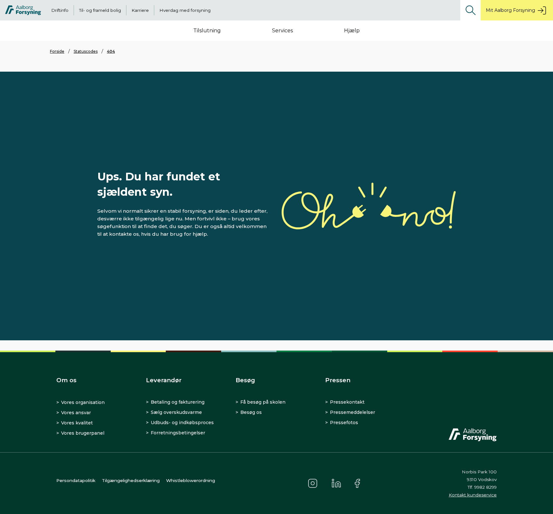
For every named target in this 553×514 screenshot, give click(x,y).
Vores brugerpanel (82, 433)
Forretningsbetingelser (178, 433)
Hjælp (352, 31)
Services (282, 31)
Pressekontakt (347, 402)
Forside (57, 51)
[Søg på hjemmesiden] (470, 10)
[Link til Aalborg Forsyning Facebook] (358, 483)
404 (111, 51)
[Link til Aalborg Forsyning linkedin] (336, 483)
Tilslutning (207, 31)
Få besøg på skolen (262, 402)
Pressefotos (344, 422)
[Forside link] (23, 10)
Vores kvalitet (77, 423)
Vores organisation (83, 402)
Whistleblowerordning (190, 480)
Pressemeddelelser (352, 412)
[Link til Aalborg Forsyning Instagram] (312, 483)
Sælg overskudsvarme (176, 412)
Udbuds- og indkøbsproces (182, 422)
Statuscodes (86, 51)
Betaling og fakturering (177, 402)
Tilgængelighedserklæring (131, 480)
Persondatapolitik (75, 480)
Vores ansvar (76, 412)
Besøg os (251, 412)
